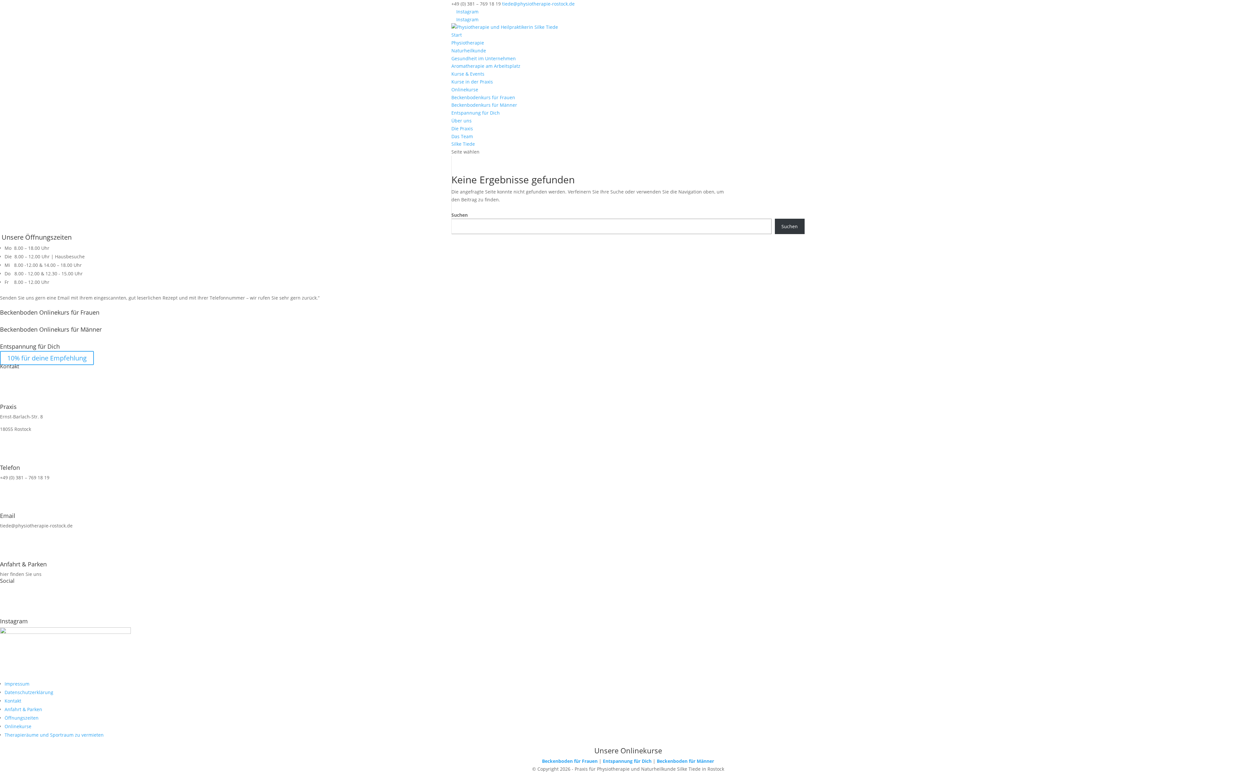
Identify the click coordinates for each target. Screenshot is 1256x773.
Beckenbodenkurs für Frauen (483, 97)
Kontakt (13, 701)
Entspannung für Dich (475, 113)
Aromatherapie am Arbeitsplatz (485, 66)
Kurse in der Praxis (472, 82)
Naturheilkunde (468, 50)
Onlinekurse (464, 89)
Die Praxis (462, 128)
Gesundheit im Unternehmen (483, 58)
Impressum (17, 684)
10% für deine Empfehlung (47, 358)
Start (456, 35)
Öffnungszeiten (22, 718)
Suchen (459, 215)
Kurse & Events (467, 74)
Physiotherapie (467, 43)
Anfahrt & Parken (23, 709)
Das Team (462, 136)
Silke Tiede (463, 144)
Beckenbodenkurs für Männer (484, 105)
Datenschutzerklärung (29, 692)
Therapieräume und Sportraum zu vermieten (54, 735)
